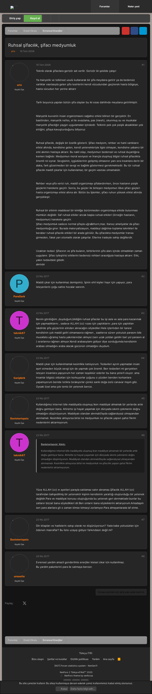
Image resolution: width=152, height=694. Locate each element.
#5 (143, 398)
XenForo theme (72, 675)
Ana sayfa (108, 659)
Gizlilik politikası (79, 659)
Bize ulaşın (38, 659)
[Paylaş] (137, 65)
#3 (142, 313)
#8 (143, 556)
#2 (143, 276)
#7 (143, 519)
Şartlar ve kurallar (57, 659)
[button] (116, 6)
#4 (142, 357)
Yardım (96, 659)
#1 (143, 64)
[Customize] (46, 18)
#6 (143, 435)
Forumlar (105, 6)
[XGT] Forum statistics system (76, 665)
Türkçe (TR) (85, 653)
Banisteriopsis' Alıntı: (53, 444)
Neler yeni (133, 6)
